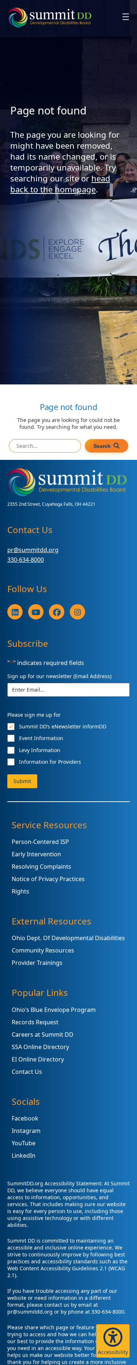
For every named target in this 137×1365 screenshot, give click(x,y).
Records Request (35, 1022)
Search (102, 446)
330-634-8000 (25, 560)
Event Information (41, 738)
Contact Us (27, 1072)
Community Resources (43, 950)
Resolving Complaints (41, 867)
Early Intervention (36, 854)
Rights (20, 891)
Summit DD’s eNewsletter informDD (62, 726)
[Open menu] (125, 16)
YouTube (23, 1143)
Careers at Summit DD (42, 1034)
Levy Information (39, 750)
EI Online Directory (38, 1059)
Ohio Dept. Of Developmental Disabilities (68, 938)
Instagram (26, 1131)
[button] (113, 1341)
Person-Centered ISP (40, 842)
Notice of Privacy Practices (48, 879)
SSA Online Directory (40, 1047)
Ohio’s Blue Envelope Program (54, 1010)
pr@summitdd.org (32, 550)
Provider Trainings (37, 963)
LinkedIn (23, 1155)
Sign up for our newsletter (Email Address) (61, 676)
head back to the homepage (60, 184)
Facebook (25, 1118)
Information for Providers (50, 761)
